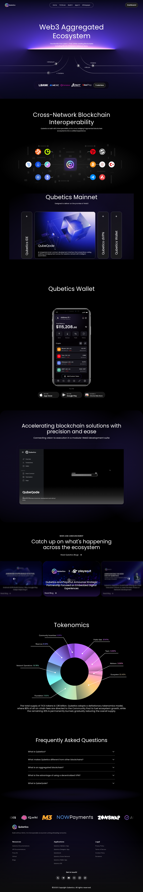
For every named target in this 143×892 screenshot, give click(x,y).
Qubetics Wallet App (60, 860)
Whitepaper (86, 5)
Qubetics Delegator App (61, 849)
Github (14, 856)
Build (69, 5)
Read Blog (4, 593)
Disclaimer (98, 856)
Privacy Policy (99, 846)
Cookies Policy (100, 853)
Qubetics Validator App (61, 846)
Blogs (14, 860)
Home (55, 5)
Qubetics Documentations (20, 846)
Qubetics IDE (58, 863)
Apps (76, 5)
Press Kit (15, 853)
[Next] (129, 579)
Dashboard (131, 5)
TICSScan (62, 5)
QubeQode (57, 853)
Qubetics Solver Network (62, 856)
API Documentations (18, 849)
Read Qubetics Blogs (70, 555)
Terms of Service (100, 849)
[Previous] (14, 579)
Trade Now (99, 85)
